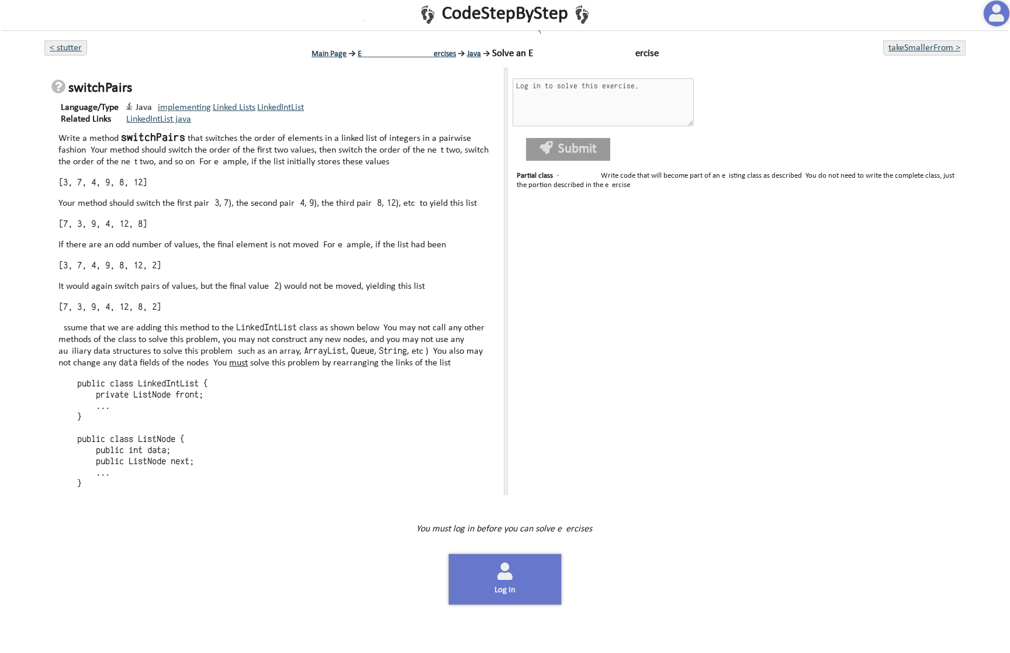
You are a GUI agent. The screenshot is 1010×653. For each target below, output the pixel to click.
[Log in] (996, 13)
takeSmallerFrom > (924, 48)
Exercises (407, 54)
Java (474, 54)
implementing (184, 107)
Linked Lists (234, 107)
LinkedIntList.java (158, 119)
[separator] (505, 281)
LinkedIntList (280, 107)
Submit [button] (577, 149)
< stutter (66, 48)
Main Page (329, 54)
